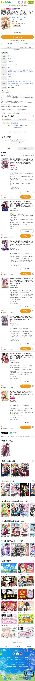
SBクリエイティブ (12, 65)
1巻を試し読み (17, 32)
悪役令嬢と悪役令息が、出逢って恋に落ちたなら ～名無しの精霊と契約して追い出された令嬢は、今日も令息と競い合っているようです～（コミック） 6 (21, 356)
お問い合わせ (25, 657)
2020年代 (10, 74)
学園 (27, 70)
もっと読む (24, 224)
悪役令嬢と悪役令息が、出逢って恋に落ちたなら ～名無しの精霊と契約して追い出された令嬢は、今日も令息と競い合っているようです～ (20, 83)
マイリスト (26, 43)
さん (14, 123)
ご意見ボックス (17, 659)
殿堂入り (10, 76)
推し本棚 (10, 43)
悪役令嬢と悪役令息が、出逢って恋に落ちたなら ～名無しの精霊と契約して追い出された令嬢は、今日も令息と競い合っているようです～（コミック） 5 (21, 318)
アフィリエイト (10, 662)
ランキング (17, 646)
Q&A (20, 657)
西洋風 (30, 70)
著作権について (21, 664)
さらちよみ (23, 17)
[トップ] (4, 2)
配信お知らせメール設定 (25, 47)
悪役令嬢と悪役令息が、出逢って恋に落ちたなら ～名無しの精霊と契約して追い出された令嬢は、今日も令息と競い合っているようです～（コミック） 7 (21, 393)
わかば (21, 556)
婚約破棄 (10, 71)
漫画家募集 (9, 666)
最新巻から (9, 155)
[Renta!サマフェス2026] (9, 2)
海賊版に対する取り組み (18, 666)
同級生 (14, 71)
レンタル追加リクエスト (9, 47)
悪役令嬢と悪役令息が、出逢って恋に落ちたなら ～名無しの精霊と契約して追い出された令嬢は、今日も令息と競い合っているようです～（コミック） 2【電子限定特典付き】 (21, 204)
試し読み (27, 192)
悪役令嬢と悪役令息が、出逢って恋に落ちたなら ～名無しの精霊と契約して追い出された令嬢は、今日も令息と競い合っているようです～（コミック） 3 (21, 243)
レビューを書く (17, 25)
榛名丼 (18, 17)
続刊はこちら (17, 50)
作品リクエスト (10, 659)
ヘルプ (16, 657)
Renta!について (10, 657)
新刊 (6, 646)
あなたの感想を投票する (17, 143)
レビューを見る (17, 132)
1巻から (3, 155)
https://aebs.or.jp (11, 678)
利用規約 (16, 662)
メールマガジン (25, 659)
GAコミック (11, 79)
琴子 (2, 556)
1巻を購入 (17, 37)
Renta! (2, 436)
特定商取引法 (13, 664)
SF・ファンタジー (17, 70)
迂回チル (14, 17)
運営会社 (26, 666)
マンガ (9, 67)
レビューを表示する (17, 127)
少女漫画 (20, 19)
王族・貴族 (19, 71)
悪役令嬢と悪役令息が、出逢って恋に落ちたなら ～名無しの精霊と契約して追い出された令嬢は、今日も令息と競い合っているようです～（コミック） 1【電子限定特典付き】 (21, 161)
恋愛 (24, 70)
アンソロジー (14, 556)
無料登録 (32, 2)
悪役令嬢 (31, 71)
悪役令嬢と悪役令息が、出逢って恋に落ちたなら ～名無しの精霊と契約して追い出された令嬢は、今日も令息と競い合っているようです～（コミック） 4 (21, 281)
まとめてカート (29, 155)
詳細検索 (29, 646)
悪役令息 (25, 71)
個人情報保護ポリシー (23, 662)
